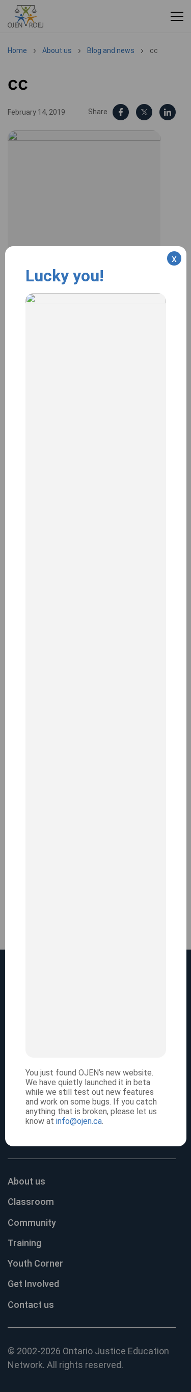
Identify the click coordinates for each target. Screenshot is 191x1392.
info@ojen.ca (79, 1121)
